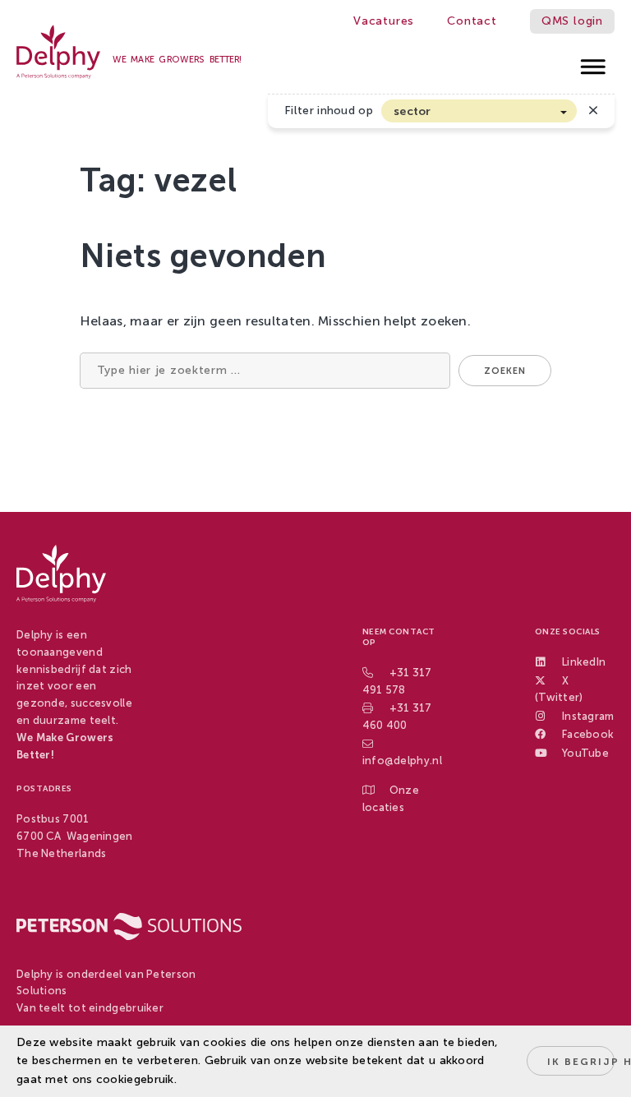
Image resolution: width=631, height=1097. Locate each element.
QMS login (572, 21)
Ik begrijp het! (581, 1061)
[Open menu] (593, 62)
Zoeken (505, 371)
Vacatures (383, 21)
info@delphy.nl (402, 760)
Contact (472, 21)
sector (412, 111)
